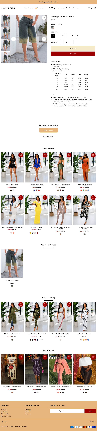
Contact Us (4, 412)
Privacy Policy (5, 414)
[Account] (92, 8)
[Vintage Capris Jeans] (12, 263)
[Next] (44, 39)
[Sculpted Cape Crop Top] (84, 369)
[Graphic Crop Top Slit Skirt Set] (12, 369)
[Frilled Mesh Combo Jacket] (12, 317)
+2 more (41, 233)
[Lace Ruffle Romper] (12, 167)
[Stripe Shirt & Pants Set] (84, 317)
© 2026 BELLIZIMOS (7, 426)
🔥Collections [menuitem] (40, 8)
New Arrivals (48, 350)
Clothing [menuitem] (51, 8)
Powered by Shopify (21, 426)
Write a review (48, 130)
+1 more (41, 339)
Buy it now (73, 53)
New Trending (48, 298)
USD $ (92, 421)
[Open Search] (89, 8)
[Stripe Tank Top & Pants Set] (60, 317)
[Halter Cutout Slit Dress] (84, 167)
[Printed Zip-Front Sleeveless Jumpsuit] (84, 210)
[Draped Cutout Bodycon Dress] (60, 167)
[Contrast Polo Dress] (36, 210)
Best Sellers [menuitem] (28, 8)
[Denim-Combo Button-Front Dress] (12, 210)
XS (53, 36)
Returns (27, 412)
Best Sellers (48, 148)
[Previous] (13, 39)
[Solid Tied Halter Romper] (36, 167)
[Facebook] (2, 421)
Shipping (28, 409)
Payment (28, 414)
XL (73, 36)
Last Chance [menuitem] (74, 8)
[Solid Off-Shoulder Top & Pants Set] (60, 369)
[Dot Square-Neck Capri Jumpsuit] (36, 369)
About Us (3, 409)
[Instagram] (5, 421)
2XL (78, 36)
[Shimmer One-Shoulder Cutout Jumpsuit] (60, 210)
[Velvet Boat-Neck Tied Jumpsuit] (36, 317)
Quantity (54, 42)
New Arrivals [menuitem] (62, 8)
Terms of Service (6, 416)
